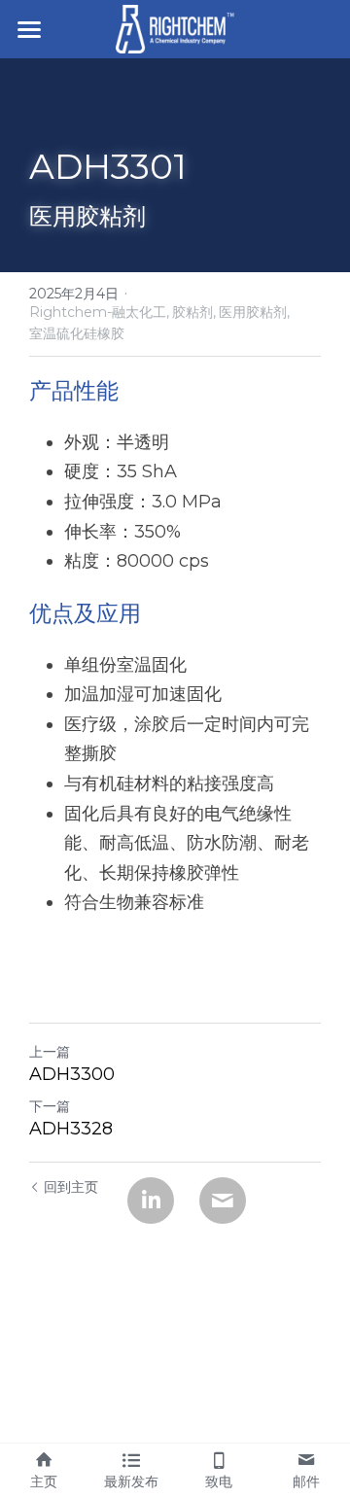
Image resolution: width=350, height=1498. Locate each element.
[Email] (222, 1200)
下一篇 (49, 1106)
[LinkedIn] (150, 1200)
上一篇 (49, 1052)
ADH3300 (72, 1074)
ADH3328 (71, 1128)
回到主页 (71, 1187)
